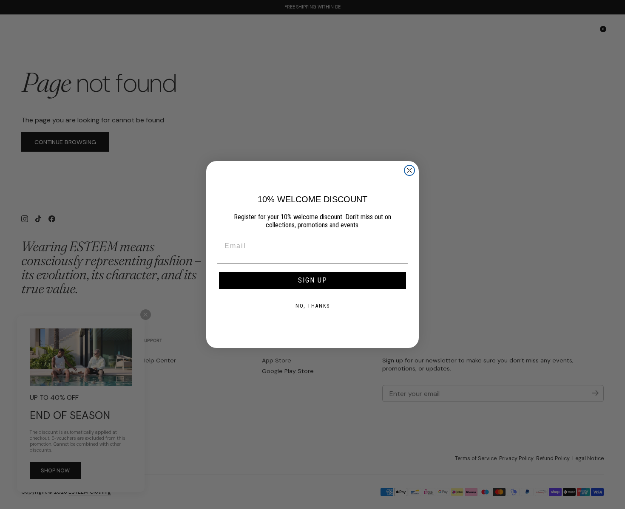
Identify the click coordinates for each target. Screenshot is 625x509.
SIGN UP (312, 280)
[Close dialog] (409, 170)
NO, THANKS (312, 306)
